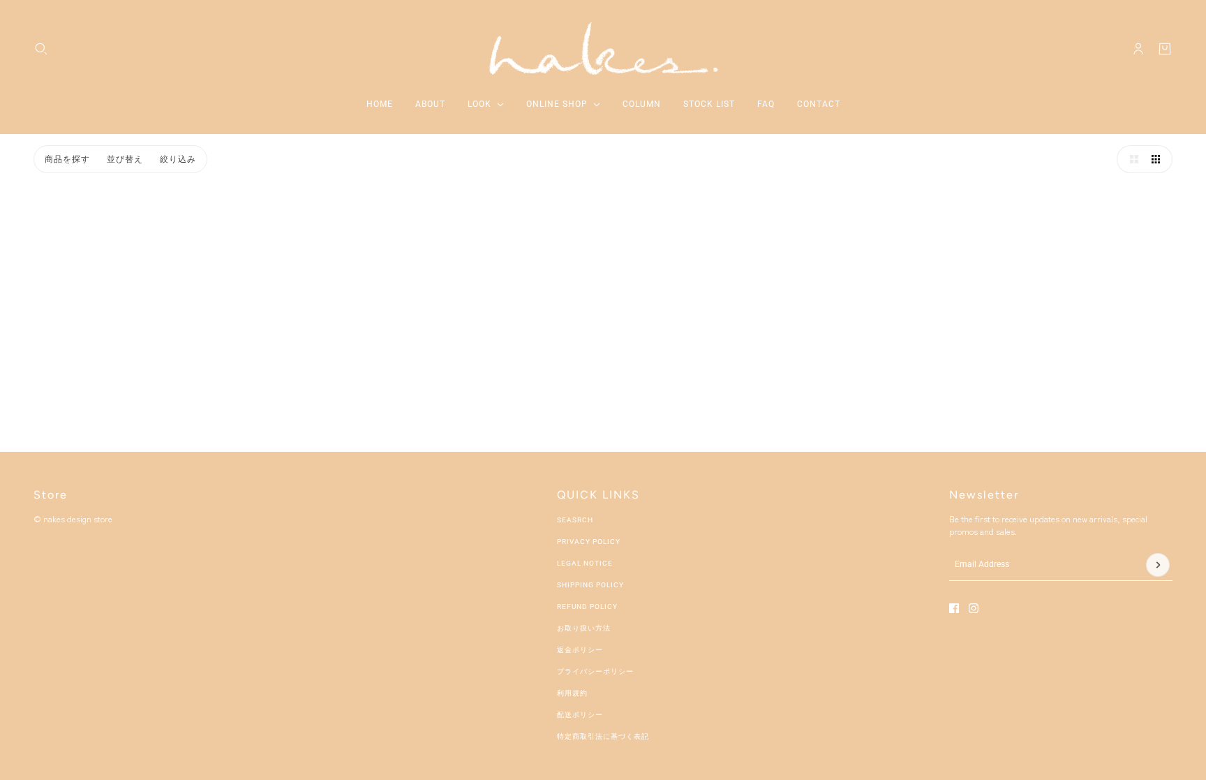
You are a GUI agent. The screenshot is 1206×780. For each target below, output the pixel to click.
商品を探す (67, 159)
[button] (1131, 159)
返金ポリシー (580, 650)
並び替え (125, 159)
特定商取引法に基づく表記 (603, 736)
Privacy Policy (588, 541)
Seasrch (575, 520)
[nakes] (603, 48)
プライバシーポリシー (595, 671)
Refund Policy (587, 606)
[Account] (1138, 49)
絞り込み (178, 159)
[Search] (41, 49)
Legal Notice (585, 563)
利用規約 (572, 693)
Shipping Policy (590, 585)
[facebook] (954, 608)
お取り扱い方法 (584, 628)
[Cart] (1164, 49)
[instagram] (973, 608)
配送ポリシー (580, 715)
